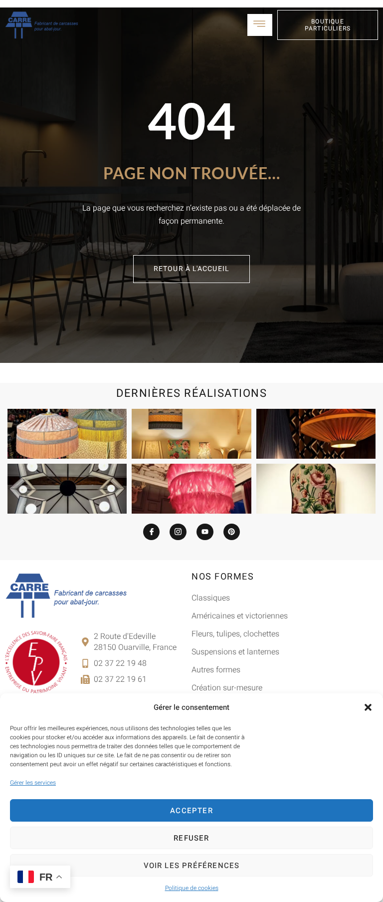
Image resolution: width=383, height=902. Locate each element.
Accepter (191, 810)
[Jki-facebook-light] (151, 532)
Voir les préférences (192, 865)
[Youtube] (204, 532)
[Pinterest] (231, 532)
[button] (368, 707)
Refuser (191, 838)
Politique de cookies (191, 888)
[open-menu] (259, 25)
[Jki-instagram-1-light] (178, 532)
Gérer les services (33, 782)
